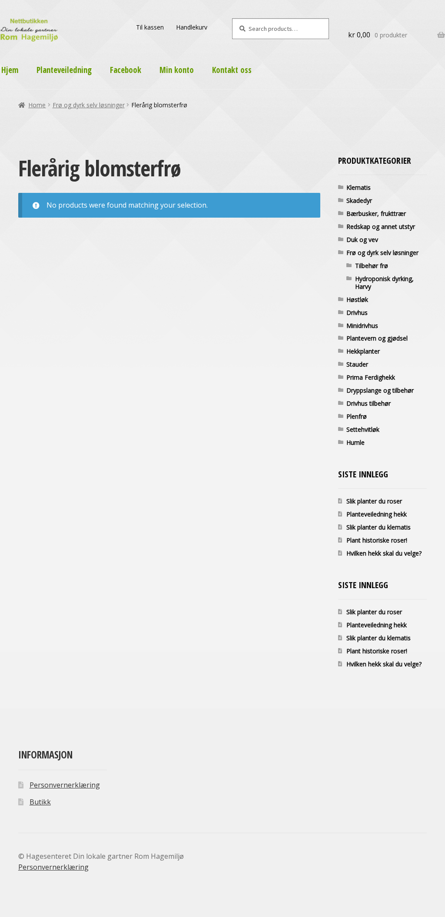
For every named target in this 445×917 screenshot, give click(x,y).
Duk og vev (362, 239)
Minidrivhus (362, 325)
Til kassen (150, 27)
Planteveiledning (64, 70)
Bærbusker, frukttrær (376, 213)
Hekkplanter (363, 351)
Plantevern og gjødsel (377, 338)
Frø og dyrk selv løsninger (89, 105)
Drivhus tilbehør (368, 403)
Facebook (125, 70)
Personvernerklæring (65, 785)
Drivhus (357, 312)
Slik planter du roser (374, 501)
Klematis (358, 187)
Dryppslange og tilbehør (380, 390)
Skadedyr (359, 200)
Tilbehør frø (371, 266)
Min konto (176, 70)
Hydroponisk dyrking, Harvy (384, 283)
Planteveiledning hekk (376, 514)
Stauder (357, 364)
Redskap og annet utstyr (380, 226)
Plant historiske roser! (376, 540)
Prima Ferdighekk (370, 377)
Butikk (40, 802)
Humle (355, 442)
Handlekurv (191, 27)
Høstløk (357, 299)
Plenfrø (356, 416)
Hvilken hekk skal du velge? (384, 553)
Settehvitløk (362, 429)
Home (37, 105)
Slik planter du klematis (378, 527)
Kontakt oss (232, 70)
